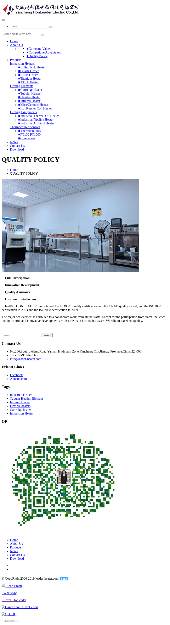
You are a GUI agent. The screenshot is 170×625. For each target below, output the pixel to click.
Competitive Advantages (44, 52)
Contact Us (17, 145)
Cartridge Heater (30, 89)
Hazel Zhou (29, 607)
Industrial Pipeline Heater (35, 119)
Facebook (16, 375)
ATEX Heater (28, 82)
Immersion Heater (21, 413)
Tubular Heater (29, 93)
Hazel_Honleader (14, 600)
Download (17, 149)
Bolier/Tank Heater (31, 67)
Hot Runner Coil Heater (35, 108)
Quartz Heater (28, 71)
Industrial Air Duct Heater (36, 123)
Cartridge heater (20, 409)
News (14, 142)
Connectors (26, 138)
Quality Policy (37, 56)
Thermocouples (29, 131)
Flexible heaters (20, 406)
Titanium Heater (29, 78)
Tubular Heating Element (26, 398)
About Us (16, 45)
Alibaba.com (18, 379)
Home (14, 41)
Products (15, 60)
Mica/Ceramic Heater (33, 104)
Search (46, 335)
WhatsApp (9, 593)
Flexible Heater (29, 97)
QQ (13, 614)
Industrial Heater (21, 394)
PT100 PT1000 (29, 134)
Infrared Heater (29, 101)
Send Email (13, 586)
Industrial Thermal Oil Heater (38, 116)
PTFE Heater (28, 75)
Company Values (39, 48)
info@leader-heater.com (25, 359)
